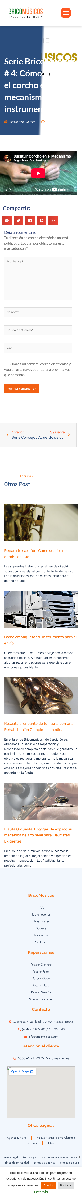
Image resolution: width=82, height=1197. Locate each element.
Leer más (41, 1192)
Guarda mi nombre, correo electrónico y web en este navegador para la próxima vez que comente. (37, 369)
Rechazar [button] (66, 1185)
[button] (66, 13)
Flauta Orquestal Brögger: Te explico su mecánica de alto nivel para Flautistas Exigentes (38, 835)
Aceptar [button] (48, 1185)
